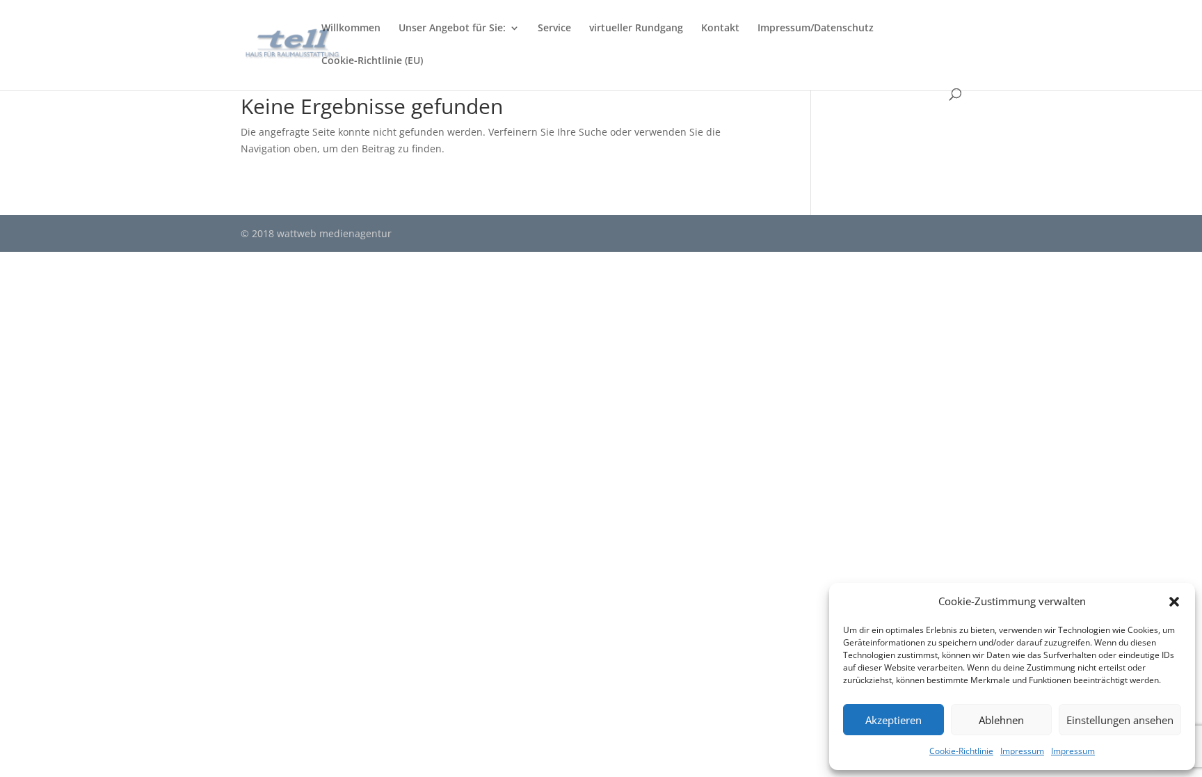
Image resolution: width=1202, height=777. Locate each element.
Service (554, 28)
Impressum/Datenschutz (816, 28)
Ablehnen (1001, 720)
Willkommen (350, 28)
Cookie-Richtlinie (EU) (372, 61)
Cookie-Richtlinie (961, 751)
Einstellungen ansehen (1119, 720)
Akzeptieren (893, 720)
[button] (1174, 602)
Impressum (1022, 751)
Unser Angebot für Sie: (452, 28)
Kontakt (720, 28)
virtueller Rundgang (636, 28)
